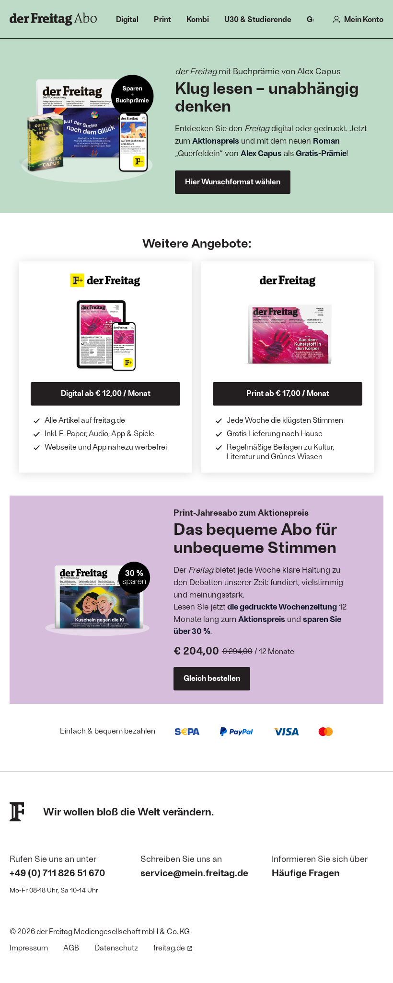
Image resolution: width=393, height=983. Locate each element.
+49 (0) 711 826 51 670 (57, 872)
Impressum (29, 947)
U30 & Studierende (257, 18)
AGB (71, 947)
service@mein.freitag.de (194, 872)
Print (162, 18)
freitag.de (169, 947)
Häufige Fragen (306, 872)
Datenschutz (116, 947)
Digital (127, 18)
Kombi (197, 18)
